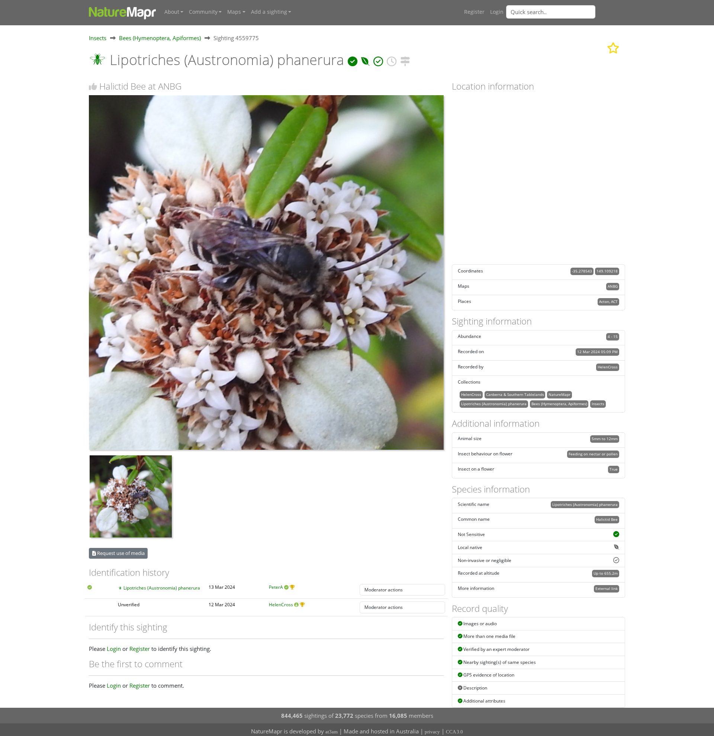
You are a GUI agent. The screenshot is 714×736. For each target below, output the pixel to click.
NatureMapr (559, 394)
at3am (331, 732)
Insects (97, 38)
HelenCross (281, 604)
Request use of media (120, 553)
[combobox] (565, 12)
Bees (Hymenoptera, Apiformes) (160, 38)
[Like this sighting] (93, 86)
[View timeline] (391, 59)
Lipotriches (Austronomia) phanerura (161, 588)
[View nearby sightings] (405, 59)
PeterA (276, 587)
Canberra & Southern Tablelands (515, 394)
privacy (432, 732)
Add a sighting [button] (269, 12)
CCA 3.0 (454, 732)
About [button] (171, 12)
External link (606, 588)
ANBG (613, 286)
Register (474, 12)
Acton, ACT (608, 301)
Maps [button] (234, 12)
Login (497, 12)
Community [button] (203, 12)
